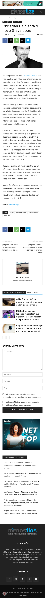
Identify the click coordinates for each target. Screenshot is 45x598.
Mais (10, 18)
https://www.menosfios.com (22, 281)
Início (4, 18)
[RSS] (22, 579)
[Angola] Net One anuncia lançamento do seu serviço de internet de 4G (32, 249)
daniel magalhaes (11, 492)
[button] (4, 12)
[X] (10, 40)
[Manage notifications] (4, 594)
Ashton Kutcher (30, 75)
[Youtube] (36, 579)
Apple (16, 18)
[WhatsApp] (16, 40)
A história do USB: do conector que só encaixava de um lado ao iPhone (29, 302)
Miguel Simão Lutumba (13, 510)
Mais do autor (32, 293)
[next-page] (8, 337)
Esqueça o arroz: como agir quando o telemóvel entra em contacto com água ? (29, 328)
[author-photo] (22, 274)
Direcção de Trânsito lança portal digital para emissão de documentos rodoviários (21, 502)
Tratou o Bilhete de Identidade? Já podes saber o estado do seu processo (20, 465)
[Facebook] (5, 40)
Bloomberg (13, 204)
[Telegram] (28, 40)
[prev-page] (4, 337)
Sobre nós (21, 588)
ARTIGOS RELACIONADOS (14, 293)
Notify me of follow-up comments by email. (22, 402)
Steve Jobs (7, 215)
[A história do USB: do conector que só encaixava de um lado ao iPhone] (8, 302)
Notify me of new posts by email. (18, 405)
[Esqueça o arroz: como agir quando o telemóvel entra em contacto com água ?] (8, 328)
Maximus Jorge (10, 35)
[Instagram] (15, 579)
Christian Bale (33, 212)
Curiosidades (18, 22)
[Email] (22, 40)
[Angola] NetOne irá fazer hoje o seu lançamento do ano (10, 247)
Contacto (30, 588)
